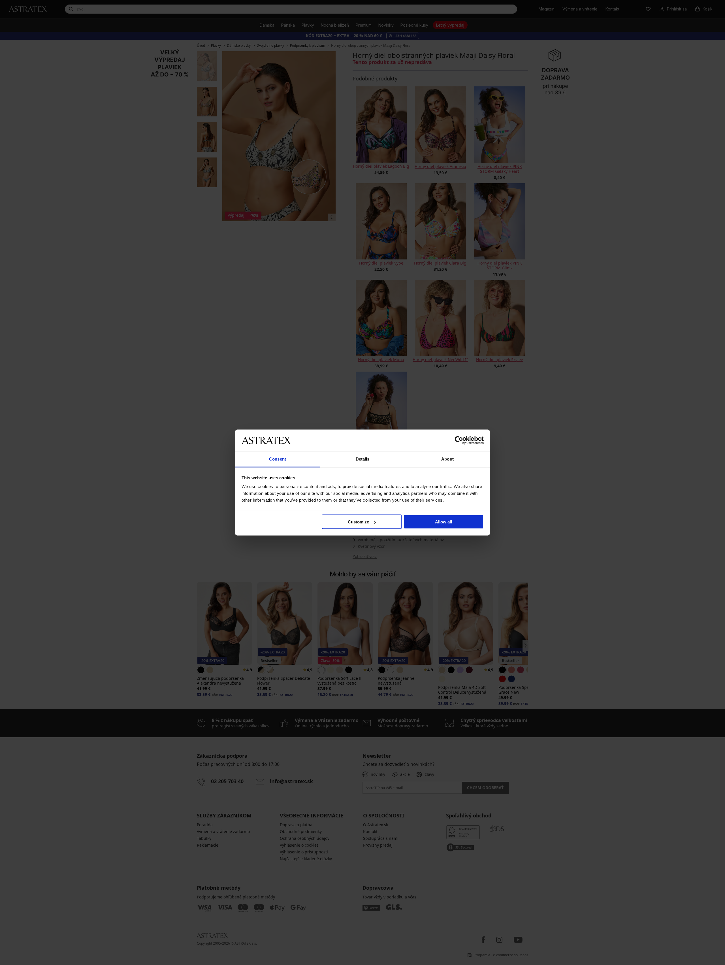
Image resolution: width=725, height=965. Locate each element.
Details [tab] (363, 459)
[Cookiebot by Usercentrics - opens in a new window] (459, 440)
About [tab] (447, 459)
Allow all (443, 521)
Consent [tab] (277, 459)
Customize (358, 521)
